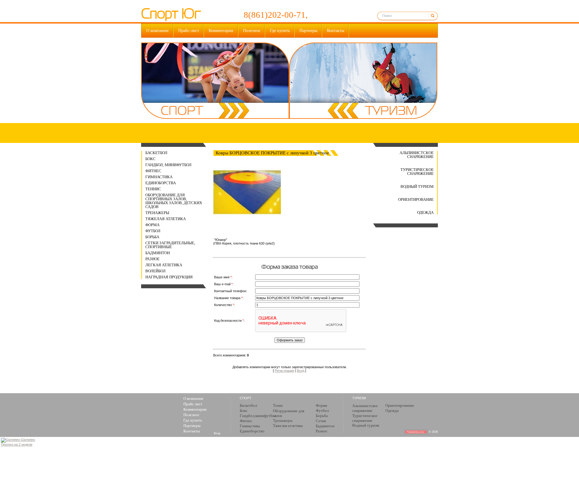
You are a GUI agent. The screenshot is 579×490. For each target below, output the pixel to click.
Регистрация (284, 370)
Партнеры (308, 30)
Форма (152, 225)
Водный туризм (417, 186)
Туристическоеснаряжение (365, 418)
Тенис (278, 405)
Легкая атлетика (163, 265)
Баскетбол (156, 152)
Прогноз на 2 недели (16, 444)
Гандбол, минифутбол (168, 165)
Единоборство (252, 431)
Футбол (152, 231)
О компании (157, 30)
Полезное (251, 30)
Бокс (150, 158)
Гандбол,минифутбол (258, 415)
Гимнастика (158, 177)
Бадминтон (157, 253)
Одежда (425, 212)
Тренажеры (157, 212)
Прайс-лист (188, 30)
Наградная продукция (169, 277)
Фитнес (153, 171)
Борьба (152, 237)
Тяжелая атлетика (165, 219)
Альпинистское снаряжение (417, 154)
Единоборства (160, 183)
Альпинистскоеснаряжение (365, 408)
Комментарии (221, 30)
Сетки (321, 421)
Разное (152, 259)
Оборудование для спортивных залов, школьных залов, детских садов (173, 201)
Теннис (153, 189)
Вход (300, 370)
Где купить (280, 30)
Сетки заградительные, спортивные (170, 245)
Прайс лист (192, 404)
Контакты (335, 30)
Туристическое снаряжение (417, 171)
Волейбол (155, 271)
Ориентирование (416, 199)
